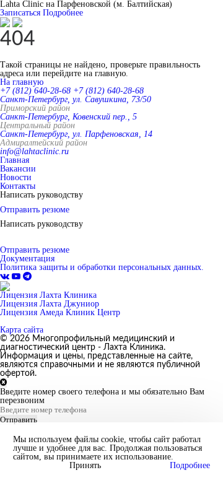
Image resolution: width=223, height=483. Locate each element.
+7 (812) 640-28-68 (35, 90)
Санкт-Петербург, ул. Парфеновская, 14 (76, 134)
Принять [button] (85, 465)
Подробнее (63, 12)
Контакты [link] (17, 186)
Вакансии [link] (18, 168)
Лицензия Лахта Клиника (48, 295)
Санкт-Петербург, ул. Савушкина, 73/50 (75, 99)
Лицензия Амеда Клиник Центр (60, 312)
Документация (27, 258)
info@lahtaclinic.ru (34, 151)
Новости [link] (16, 177)
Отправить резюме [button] (34, 209)
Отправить (18, 419)
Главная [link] (14, 160)
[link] (6, 276)
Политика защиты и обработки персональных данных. (102, 267)
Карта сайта (21, 329)
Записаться (20, 12)
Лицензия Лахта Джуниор (49, 303)
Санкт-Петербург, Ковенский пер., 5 (68, 116)
